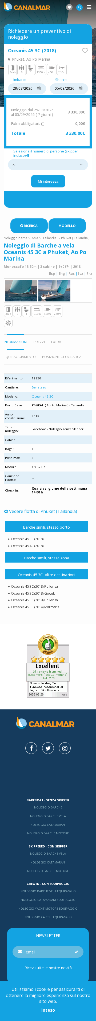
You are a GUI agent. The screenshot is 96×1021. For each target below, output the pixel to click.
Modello (67, 225)
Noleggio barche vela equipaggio (48, 891)
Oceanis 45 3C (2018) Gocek (33, 593)
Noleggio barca (15, 238)
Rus (72, 273)
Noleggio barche (48, 807)
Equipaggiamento (20, 356)
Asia (35, 238)
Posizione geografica (61, 356)
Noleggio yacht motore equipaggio (48, 908)
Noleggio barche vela (48, 816)
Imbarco (19, 80)
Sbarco (61, 80)
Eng (62, 273)
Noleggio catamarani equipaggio (48, 900)
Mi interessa (48, 181)
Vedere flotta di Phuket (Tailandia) (43, 511)
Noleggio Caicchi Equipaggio (48, 917)
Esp (52, 273)
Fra (89, 273)
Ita (80, 273)
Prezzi (39, 341)
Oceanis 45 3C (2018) (27, 538)
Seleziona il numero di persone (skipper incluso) (45, 153)
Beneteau (39, 387)
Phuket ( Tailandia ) (75, 238)
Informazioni (15, 341)
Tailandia (50, 238)
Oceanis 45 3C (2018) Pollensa (34, 586)
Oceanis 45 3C (42, 396)
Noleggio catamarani (48, 825)
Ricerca (31, 225)
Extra (56, 341)
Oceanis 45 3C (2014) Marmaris (35, 606)
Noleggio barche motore (48, 833)
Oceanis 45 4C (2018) (27, 545)
